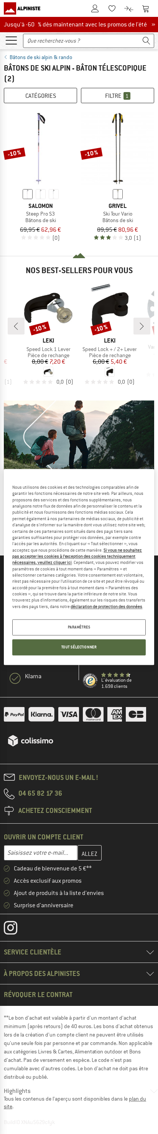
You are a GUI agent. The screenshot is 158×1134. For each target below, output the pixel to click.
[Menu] (11, 40)
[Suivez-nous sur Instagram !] (16, 929)
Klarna (33, 676)
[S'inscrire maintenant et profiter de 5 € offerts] (79, 468)
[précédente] (16, 326)
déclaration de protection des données (106, 606)
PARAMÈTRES (79, 627)
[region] (79, 567)
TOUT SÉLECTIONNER (79, 647)
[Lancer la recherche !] (146, 41)
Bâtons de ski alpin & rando (41, 57)
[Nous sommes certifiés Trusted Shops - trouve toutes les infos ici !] (90, 681)
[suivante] (141, 326)
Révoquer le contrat (38, 994)
